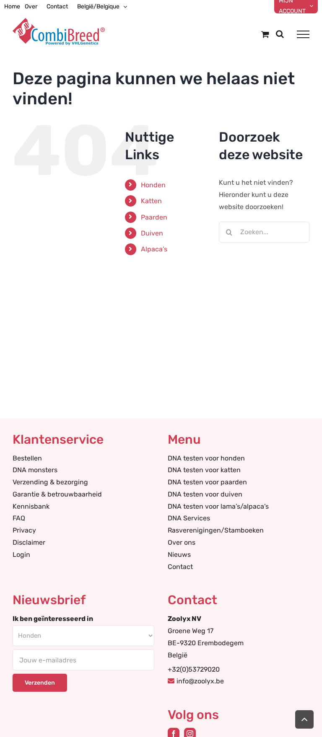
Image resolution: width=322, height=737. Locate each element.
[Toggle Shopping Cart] (265, 34)
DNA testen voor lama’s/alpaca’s (218, 506)
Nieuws (179, 555)
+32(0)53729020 (194, 669)
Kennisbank (31, 506)
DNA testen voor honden (206, 458)
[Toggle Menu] (303, 34)
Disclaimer (29, 542)
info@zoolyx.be (200, 681)
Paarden (154, 217)
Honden (153, 185)
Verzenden (40, 682)
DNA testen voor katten (204, 470)
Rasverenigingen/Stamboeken (216, 530)
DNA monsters (35, 470)
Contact (180, 567)
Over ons (181, 542)
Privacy (24, 530)
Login (21, 555)
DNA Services (189, 518)
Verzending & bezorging (50, 482)
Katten (151, 201)
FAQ (19, 518)
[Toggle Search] (280, 34)
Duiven (152, 233)
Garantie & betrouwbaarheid (57, 494)
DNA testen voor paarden (207, 482)
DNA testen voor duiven (205, 494)
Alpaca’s (154, 249)
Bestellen (27, 458)
